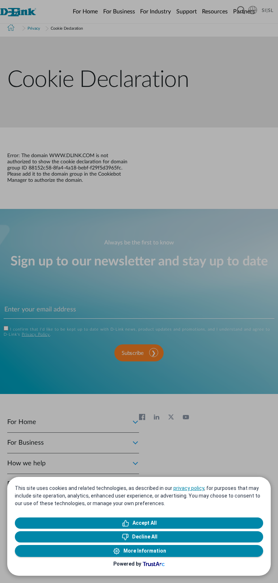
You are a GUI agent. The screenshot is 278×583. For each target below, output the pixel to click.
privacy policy (188, 488)
